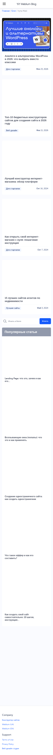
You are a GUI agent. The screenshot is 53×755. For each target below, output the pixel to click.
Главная (6, 11)
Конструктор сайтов (10, 720)
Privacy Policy (8, 744)
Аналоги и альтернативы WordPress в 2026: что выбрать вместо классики (26, 59)
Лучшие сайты (13, 308)
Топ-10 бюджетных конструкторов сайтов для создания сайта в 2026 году (26, 120)
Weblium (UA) (8, 724)
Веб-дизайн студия (10, 749)
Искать (45, 321)
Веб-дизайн (11, 131)
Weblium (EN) (8, 729)
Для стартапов (13, 69)
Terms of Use (7, 740)
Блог (14, 11)
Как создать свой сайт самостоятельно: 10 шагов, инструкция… (19, 617)
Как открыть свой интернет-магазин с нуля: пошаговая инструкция (22, 239)
